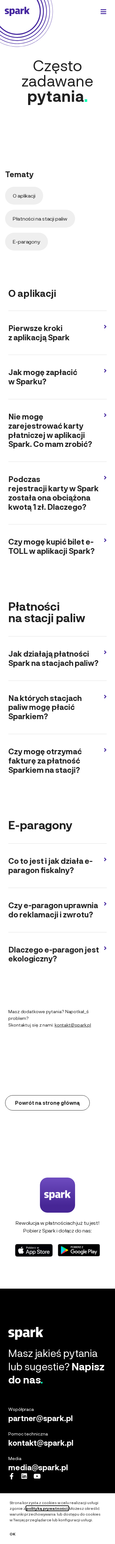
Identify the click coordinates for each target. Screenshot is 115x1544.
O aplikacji (24, 195)
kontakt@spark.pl (73, 1025)
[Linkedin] (24, 1476)
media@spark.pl (38, 1467)
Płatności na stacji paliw (40, 218)
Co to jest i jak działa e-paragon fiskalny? (50, 865)
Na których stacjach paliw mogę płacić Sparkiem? (45, 707)
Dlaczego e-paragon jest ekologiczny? (53, 954)
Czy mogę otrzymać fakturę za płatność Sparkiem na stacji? (45, 760)
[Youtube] (37, 1476)
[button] (57, 336)
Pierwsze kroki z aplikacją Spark (39, 332)
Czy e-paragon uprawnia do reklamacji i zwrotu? (53, 909)
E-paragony (26, 241)
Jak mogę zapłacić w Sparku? (42, 376)
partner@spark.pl (40, 1418)
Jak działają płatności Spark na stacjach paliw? (53, 658)
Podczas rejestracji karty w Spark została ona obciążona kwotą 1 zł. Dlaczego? (53, 492)
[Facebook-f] (11, 1476)
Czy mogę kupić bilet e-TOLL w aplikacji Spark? (51, 546)
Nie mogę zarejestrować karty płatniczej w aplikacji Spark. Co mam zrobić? (50, 430)
